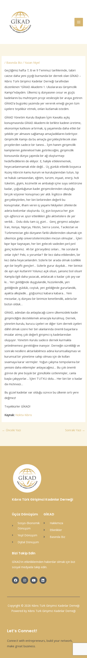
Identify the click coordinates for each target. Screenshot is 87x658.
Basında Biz (14, 62)
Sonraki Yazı (75, 430)
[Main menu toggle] (78, 22)
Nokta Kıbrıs (23, 415)
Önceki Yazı (11, 430)
